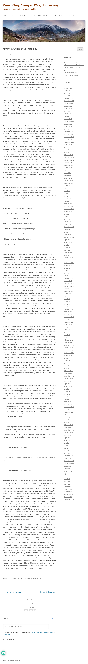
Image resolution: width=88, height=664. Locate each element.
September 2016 (69, 291)
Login (54, 619)
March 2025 (67, 114)
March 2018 (67, 250)
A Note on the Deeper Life (72, 62)
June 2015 (67, 330)
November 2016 (69, 286)
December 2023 (69, 134)
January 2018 (68, 253)
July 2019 (66, 232)
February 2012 (68, 425)
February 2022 (68, 175)
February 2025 (68, 116)
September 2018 (69, 240)
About (13, 15)
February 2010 (68, 487)
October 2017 (68, 260)
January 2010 (68, 489)
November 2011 (69, 433)
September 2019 (69, 229)
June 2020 (67, 217)
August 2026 (68, 88)
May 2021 (67, 193)
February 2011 (68, 456)
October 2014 (68, 350)
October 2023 (68, 139)
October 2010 (68, 466)
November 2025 (69, 103)
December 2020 (69, 206)
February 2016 (68, 309)
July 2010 (66, 474)
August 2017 (68, 265)
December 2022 (69, 157)
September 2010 (69, 469)
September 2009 (69, 499)
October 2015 (68, 319)
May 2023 (67, 147)
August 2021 (68, 186)
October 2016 (68, 289)
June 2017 (67, 268)
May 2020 (67, 219)
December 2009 (69, 492)
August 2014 (68, 355)
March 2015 (67, 337)
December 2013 (69, 376)
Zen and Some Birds (70, 73)
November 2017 (69, 258)
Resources (72, 15)
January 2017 (68, 281)
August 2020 (68, 211)
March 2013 (67, 397)
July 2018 (66, 245)
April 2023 (67, 150)
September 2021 (69, 183)
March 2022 (67, 173)
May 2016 (67, 301)
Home (4, 15)
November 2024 (69, 121)
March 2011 (67, 453)
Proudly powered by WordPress (12, 660)
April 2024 (67, 129)
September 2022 (69, 165)
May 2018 (67, 247)
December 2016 (69, 283)
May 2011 (67, 448)
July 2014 (66, 358)
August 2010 (68, 471)
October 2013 (68, 381)
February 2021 (68, 201)
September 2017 (69, 263)
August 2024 (68, 127)
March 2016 (67, 307)
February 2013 (68, 399)
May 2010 (67, 479)
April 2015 (67, 335)
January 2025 (68, 119)
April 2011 (67, 451)
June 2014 (67, 361)
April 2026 (67, 96)
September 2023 (69, 142)
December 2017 (69, 255)
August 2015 (68, 325)
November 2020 (69, 209)
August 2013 (68, 386)
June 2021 (67, 191)
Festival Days (22, 578)
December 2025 (69, 101)
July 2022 (66, 170)
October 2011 (68, 435)
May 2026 (67, 93)
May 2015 (67, 332)
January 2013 (68, 402)
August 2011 (68, 440)
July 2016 (66, 296)
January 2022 (68, 178)
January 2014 (68, 373)
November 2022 (69, 160)
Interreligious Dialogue (12, 592)
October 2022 (68, 163)
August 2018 (68, 242)
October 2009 (68, 497)
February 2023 (68, 155)
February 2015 (68, 340)
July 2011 (66, 443)
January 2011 (68, 458)
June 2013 (67, 391)
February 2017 (68, 278)
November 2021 (69, 181)
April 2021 (67, 196)
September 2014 (69, 353)
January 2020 (68, 224)
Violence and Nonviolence (72, 75)
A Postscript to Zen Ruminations (74, 65)
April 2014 (67, 366)
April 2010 (67, 481)
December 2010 (69, 461)
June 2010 (67, 476)
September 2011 (69, 438)
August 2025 (68, 109)
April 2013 (67, 394)
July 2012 (66, 415)
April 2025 (67, 111)
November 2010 (69, 463)
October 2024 (68, 124)
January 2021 (68, 204)
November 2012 (69, 407)
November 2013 (69, 379)
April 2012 (67, 420)
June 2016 (67, 299)
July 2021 (66, 188)
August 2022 (68, 168)
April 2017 (67, 273)
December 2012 (69, 404)
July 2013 (66, 389)
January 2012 (68, 427)
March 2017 (67, 276)
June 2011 (67, 445)
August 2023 (68, 145)
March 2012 (67, 422)
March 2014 (67, 368)
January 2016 (68, 312)
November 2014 (69, 348)
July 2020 (66, 214)
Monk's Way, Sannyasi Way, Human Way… (32, 5)
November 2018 (69, 237)
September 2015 (69, 322)
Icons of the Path (58, 15)
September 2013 (69, 384)
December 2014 (69, 345)
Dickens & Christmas (48, 592)
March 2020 (67, 222)
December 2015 (69, 314)
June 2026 (67, 91)
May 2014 (67, 363)
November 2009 (69, 494)
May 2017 (67, 271)
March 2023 (67, 152)
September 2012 (69, 412)
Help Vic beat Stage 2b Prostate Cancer (33, 15)
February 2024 (68, 132)
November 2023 (69, 137)
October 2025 (68, 106)
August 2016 (68, 294)
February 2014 (68, 371)
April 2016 (67, 304)
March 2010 (67, 484)
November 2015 (69, 317)
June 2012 (67, 417)
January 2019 (68, 235)
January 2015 (68, 343)
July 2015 (66, 327)
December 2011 (69, 430)
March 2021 (67, 199)
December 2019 (69, 227)
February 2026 (68, 98)
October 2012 (68, 409)
